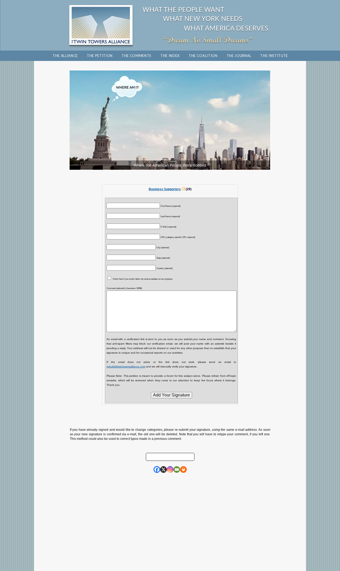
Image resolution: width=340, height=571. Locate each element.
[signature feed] (183, 189)
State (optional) (163, 257)
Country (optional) (164, 268)
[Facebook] (157, 469)
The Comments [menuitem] (136, 55)
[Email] (176, 469)
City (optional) (162, 247)
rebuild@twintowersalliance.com (126, 366)
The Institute (274, 55)
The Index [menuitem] (170, 55)
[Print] (183, 469)
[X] (163, 469)
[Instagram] (170, 469)
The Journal (239, 55)
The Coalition (203, 55)
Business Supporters (165, 189)
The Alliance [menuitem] (65, 55)
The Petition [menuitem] (100, 55)
